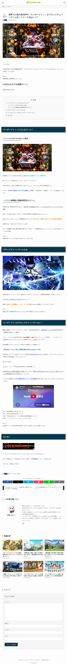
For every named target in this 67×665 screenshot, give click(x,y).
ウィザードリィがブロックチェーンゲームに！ (21, 112)
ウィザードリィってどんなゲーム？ (18, 103)
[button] (8, 481)
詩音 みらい (11, 515)
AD (10, 473)
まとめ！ (10, 115)
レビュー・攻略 (16, 473)
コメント (8, 602)
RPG (6, 20)
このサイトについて (23, 660)
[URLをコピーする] (59, 481)
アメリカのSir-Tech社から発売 (19, 105)
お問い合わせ (45, 660)
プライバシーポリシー (35, 660)
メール (7, 629)
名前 (6, 623)
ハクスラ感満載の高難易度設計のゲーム (21, 107)
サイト (6, 636)
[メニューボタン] (2, 2)
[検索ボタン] (64, 2)
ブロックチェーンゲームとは (16, 110)
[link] (23, 523)
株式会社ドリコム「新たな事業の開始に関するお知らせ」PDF (22, 349)
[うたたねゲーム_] (33, 2)
